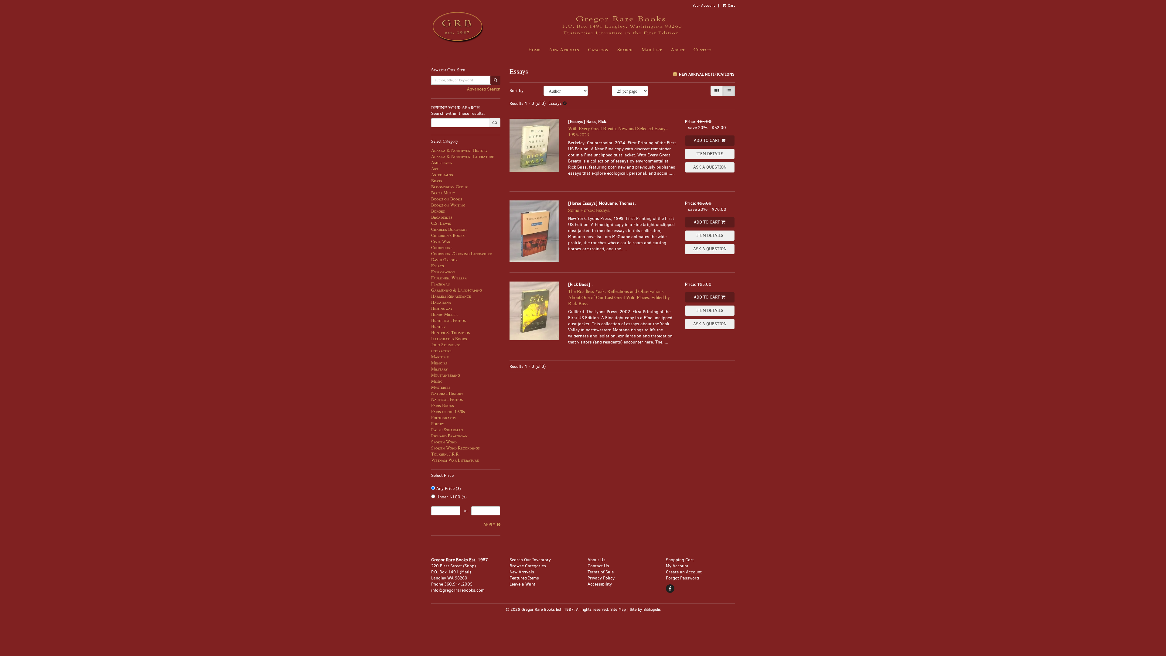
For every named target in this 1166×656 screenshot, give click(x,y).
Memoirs (439, 363)
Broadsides (441, 217)
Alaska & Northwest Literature (462, 156)
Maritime (440, 357)
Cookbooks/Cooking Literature (461, 253)
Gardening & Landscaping (456, 290)
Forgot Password (682, 578)
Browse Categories (528, 566)
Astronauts (442, 174)
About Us (596, 560)
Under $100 (451, 497)
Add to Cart (707, 140)
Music (436, 381)
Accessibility (600, 584)
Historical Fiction (448, 320)
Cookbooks (441, 247)
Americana (441, 162)
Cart (731, 5)
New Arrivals (564, 49)
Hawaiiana (441, 302)
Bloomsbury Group (449, 187)
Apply (489, 525)
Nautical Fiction (447, 399)
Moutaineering (445, 375)
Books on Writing (448, 205)
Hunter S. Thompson (450, 332)
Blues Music (443, 193)
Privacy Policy (601, 578)
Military (439, 369)
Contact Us (598, 566)
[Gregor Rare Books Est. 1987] (465, 26)
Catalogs (598, 49)
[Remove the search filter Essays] (565, 103)
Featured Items (524, 578)
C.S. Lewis (441, 223)
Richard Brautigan (449, 436)
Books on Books (446, 199)
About (677, 49)
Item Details (709, 154)
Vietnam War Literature (455, 460)
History (438, 326)
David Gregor (444, 259)
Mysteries (440, 387)
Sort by (516, 91)
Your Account (704, 5)
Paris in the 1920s (448, 411)
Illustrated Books (449, 338)
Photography (443, 417)
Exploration (443, 272)
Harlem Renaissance (451, 296)
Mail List (652, 49)
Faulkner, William (449, 278)
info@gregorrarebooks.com (458, 590)
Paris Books (442, 405)
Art (434, 168)
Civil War (440, 241)
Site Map (618, 609)
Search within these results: (458, 113)
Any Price (448, 488)
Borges (438, 211)
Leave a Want (522, 584)
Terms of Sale (601, 572)
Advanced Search (483, 89)
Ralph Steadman (447, 429)
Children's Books (448, 235)
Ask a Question (709, 167)
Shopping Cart (680, 560)
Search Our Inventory (530, 560)
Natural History (447, 393)
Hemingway (442, 308)
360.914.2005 (458, 584)
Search (624, 49)
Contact (702, 49)
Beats (436, 180)
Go (494, 122)
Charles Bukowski (449, 229)
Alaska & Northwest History (459, 150)
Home (534, 49)
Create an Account (684, 572)
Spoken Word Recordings (455, 448)
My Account (677, 566)
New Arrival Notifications (706, 74)
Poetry (437, 423)
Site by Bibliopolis (645, 609)
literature (441, 351)
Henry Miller (444, 314)
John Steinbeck (445, 344)
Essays (437, 265)
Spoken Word (444, 442)
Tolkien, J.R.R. (445, 454)
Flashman (440, 284)
